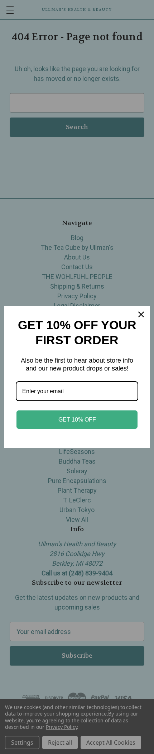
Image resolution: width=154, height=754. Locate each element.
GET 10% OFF (77, 420)
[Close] (141, 314)
